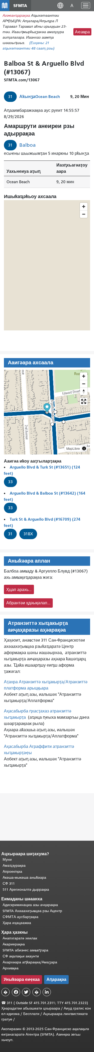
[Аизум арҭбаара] (83, 376)
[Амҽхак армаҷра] (83, 383)
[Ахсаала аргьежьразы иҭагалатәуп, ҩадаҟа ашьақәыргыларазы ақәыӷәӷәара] (83, 391)
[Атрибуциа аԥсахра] (84, 448)
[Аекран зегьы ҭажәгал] (83, 401)
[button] (60, 5)
